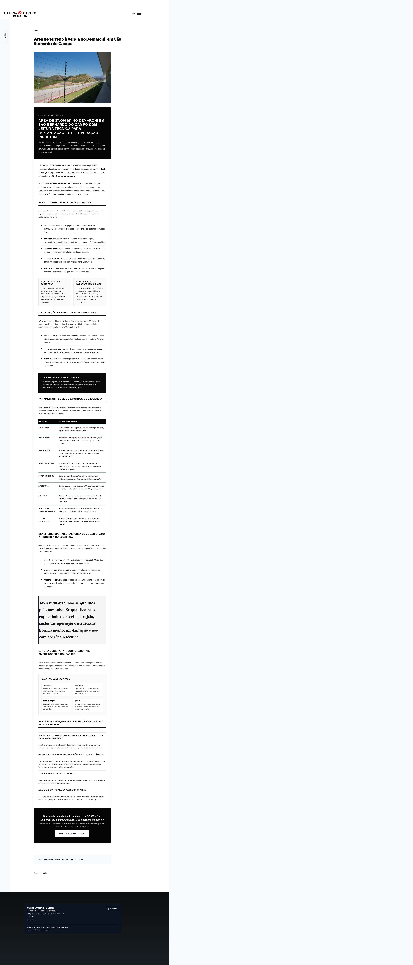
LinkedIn (113, 908)
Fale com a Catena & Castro (72, 833)
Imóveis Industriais (52, 859)
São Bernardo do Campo (72, 859)
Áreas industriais (40, 873)
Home (36, 30)
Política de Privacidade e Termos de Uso (39, 930)
